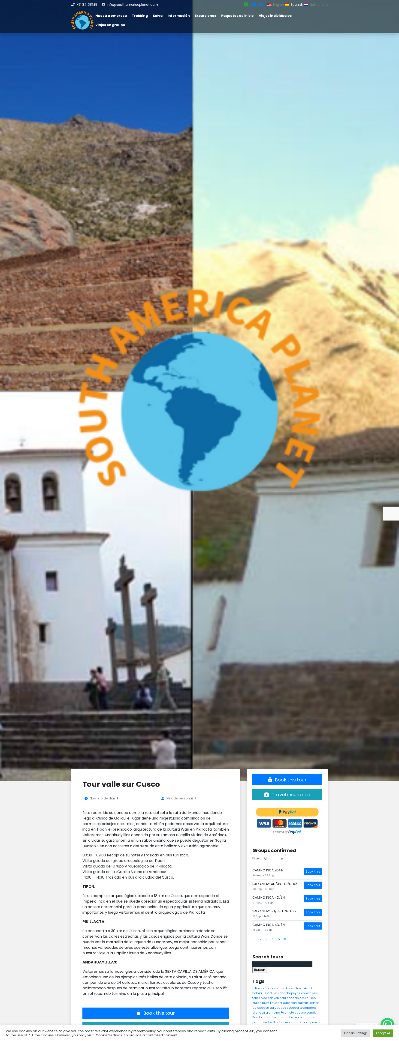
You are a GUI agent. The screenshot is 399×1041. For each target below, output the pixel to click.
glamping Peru (276, 1012)
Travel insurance (290, 794)
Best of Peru (271, 993)
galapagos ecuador (284, 1008)
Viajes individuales (275, 15)
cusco (311, 998)
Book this (313, 871)
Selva (158, 15)
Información (179, 15)
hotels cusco (296, 1012)
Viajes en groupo (110, 25)
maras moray (301, 1022)
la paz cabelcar (270, 1017)
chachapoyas (290, 993)
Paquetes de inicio (237, 15)
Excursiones (205, 15)
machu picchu (293, 1017)
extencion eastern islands (301, 1003)
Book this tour (158, 1013)
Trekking (140, 15)
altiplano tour (261, 988)
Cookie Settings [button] (356, 1033)
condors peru (296, 998)
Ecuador (276, 1003)
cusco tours (260, 1003)
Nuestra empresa (111, 15)
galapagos (260, 1008)
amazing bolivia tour (287, 988)
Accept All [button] (382, 1033)
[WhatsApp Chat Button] (387, 1025)
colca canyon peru (272, 998)
